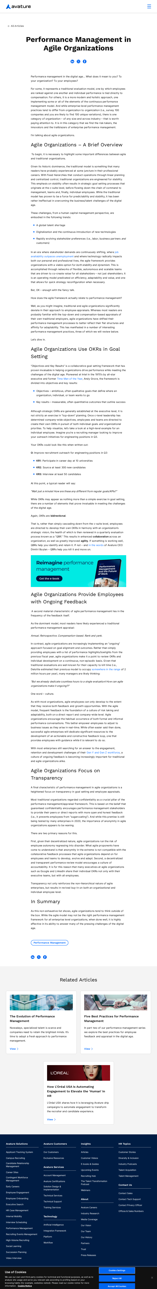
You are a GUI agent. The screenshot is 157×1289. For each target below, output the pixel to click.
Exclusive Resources (54, 1158)
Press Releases (88, 1255)
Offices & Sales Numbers (131, 1211)
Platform (48, 1236)
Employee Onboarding (17, 1198)
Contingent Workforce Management (17, 1179)
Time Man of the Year (69, 378)
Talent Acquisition (127, 1170)
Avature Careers (89, 1207)
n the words (96, 545)
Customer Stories (127, 1152)
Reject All (116, 1278)
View (13, 1049)
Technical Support (53, 1201)
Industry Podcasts (128, 1164)
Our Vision (86, 1225)
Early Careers (12, 1186)
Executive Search (14, 1204)
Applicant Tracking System (19, 1152)
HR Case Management (17, 1210)
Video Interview (13, 1258)
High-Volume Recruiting (17, 1240)
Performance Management (50, 942)
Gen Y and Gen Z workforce (103, 752)
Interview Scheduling (16, 1222)
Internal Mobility (14, 1216)
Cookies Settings (117, 1270)
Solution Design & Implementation (52, 1188)
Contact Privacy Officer (130, 1205)
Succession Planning (16, 1252)
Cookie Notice (25, 1286)
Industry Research (90, 1213)
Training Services (52, 1207)
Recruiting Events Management (21, 1234)
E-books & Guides (90, 1164)
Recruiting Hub (88, 1176)
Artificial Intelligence (54, 1224)
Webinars (85, 1190)
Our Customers (51, 1152)
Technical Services (53, 1195)
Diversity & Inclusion (129, 1158)
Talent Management (128, 1176)
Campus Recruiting (15, 1158)
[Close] (152, 1277)
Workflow (48, 1242)
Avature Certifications (54, 1181)
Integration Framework (55, 1230)
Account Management (55, 1175)
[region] (78, 1278)
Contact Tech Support (130, 1199)
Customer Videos (89, 1158)
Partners (85, 1243)
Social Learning (13, 1246)
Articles (84, 1152)
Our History (86, 1237)
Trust (83, 1249)
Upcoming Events (90, 1170)
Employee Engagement (17, 1192)
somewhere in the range (106, 669)
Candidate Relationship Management (17, 1165)
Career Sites (12, 1172)
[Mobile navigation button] (149, 6)
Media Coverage (89, 1219)
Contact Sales (125, 1193)
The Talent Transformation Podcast (94, 1182)
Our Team (86, 1231)
